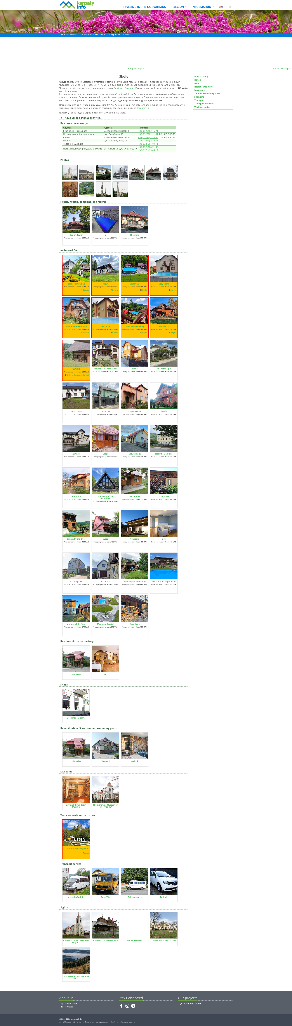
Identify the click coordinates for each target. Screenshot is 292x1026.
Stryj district (115, 34)
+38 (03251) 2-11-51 (148, 134)
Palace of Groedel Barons (164, 940)
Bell (164, 538)
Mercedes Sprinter (76, 897)
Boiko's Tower (76, 234)
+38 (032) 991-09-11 (148, 143)
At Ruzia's (76, 496)
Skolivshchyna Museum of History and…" (105, 805)
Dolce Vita (105, 411)
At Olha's (105, 581)
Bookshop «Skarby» (76, 717)
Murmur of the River (76, 624)
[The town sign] (87, 188)
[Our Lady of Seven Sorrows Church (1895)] (70, 171)
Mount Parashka (135, 940)
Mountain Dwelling (135, 326)
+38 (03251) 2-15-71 (148, 130)
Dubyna (173, 332)
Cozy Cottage (135, 453)
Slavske (86, 290)
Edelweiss (76, 674)
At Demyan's (76, 581)
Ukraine (88, 34)
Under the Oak (164, 326)
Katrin (164, 411)
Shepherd (134, 234)
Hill (105, 234)
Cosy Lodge (76, 411)
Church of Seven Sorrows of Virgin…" (76, 941)
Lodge (105, 453)
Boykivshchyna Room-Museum (76, 805)
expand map (136, 68)
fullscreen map (282, 68)
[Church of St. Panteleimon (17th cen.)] (121, 171)
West (105, 538)
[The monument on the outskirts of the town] (104, 188)
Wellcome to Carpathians (164, 581)
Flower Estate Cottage (76, 326)
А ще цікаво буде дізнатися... (83, 117)
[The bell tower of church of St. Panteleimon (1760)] (171, 171)
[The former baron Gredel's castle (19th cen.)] (87, 171)
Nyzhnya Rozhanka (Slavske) (77, 375)
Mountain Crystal (105, 624)
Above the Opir (164, 368)
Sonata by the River (76, 538)
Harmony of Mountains (135, 581)
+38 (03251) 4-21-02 (148, 147)
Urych (86, 853)
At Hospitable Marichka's (105, 368)
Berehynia (134, 283)
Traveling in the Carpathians (143, 7)
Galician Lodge (135, 897)
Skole (127, 34)
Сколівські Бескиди (123, 88)
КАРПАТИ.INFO (71, 34)
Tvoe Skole (135, 624)
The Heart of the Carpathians (105, 497)
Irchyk (134, 368)
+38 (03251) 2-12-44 (148, 137)
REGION (178, 7)
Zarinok (76, 453)
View (105, 283)
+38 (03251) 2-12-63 (148, 140)
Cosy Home (164, 283)
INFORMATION (201, 7)
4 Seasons (134, 538)
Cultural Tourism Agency (76, 848)
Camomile (105, 326)
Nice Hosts (164, 496)
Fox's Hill (76, 368)
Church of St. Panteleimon (105, 940)
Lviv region (100, 34)
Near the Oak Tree (163, 453)
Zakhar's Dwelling (76, 283)
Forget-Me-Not (134, 411)
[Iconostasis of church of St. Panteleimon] (70, 188)
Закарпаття (143, 107)
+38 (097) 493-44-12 (148, 150)
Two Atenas (134, 496)
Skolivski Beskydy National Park (76, 977)
